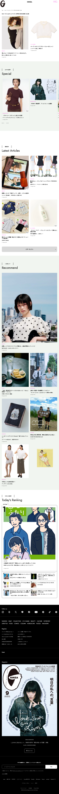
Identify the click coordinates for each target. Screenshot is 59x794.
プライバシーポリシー (17, 770)
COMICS (16, 623)
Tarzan (43, 779)
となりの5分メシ (21, 634)
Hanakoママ (53, 779)
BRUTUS (8, 779)
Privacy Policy (36, 788)
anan (4, 779)
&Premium (38, 779)
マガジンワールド (23, 788)
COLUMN (23, 623)
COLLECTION (17, 621)
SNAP (10, 621)
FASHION (4, 621)
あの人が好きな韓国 (22, 644)
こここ (32, 783)
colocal (47, 779)
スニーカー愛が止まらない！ (8, 631)
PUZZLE (38, 623)
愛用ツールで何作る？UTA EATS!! (25, 636)
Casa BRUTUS (27, 779)
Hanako (32, 779)
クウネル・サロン (25, 783)
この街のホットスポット (23, 641)
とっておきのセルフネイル (7, 634)
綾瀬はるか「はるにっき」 (7, 644)
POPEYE (13, 779)
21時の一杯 (20, 639)
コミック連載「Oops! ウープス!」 (25, 631)
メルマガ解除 (4, 773)
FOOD (11, 623)
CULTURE (39, 621)
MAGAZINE (45, 623)
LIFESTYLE (5, 623)
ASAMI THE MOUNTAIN (7, 641)
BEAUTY (33, 621)
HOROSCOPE (31, 623)
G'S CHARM (26, 621)
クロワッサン (19, 779)
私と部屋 (4, 639)
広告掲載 (30, 788)
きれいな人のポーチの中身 (7, 636)
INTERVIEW (47, 621)
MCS (36, 783)
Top (2, 10)
